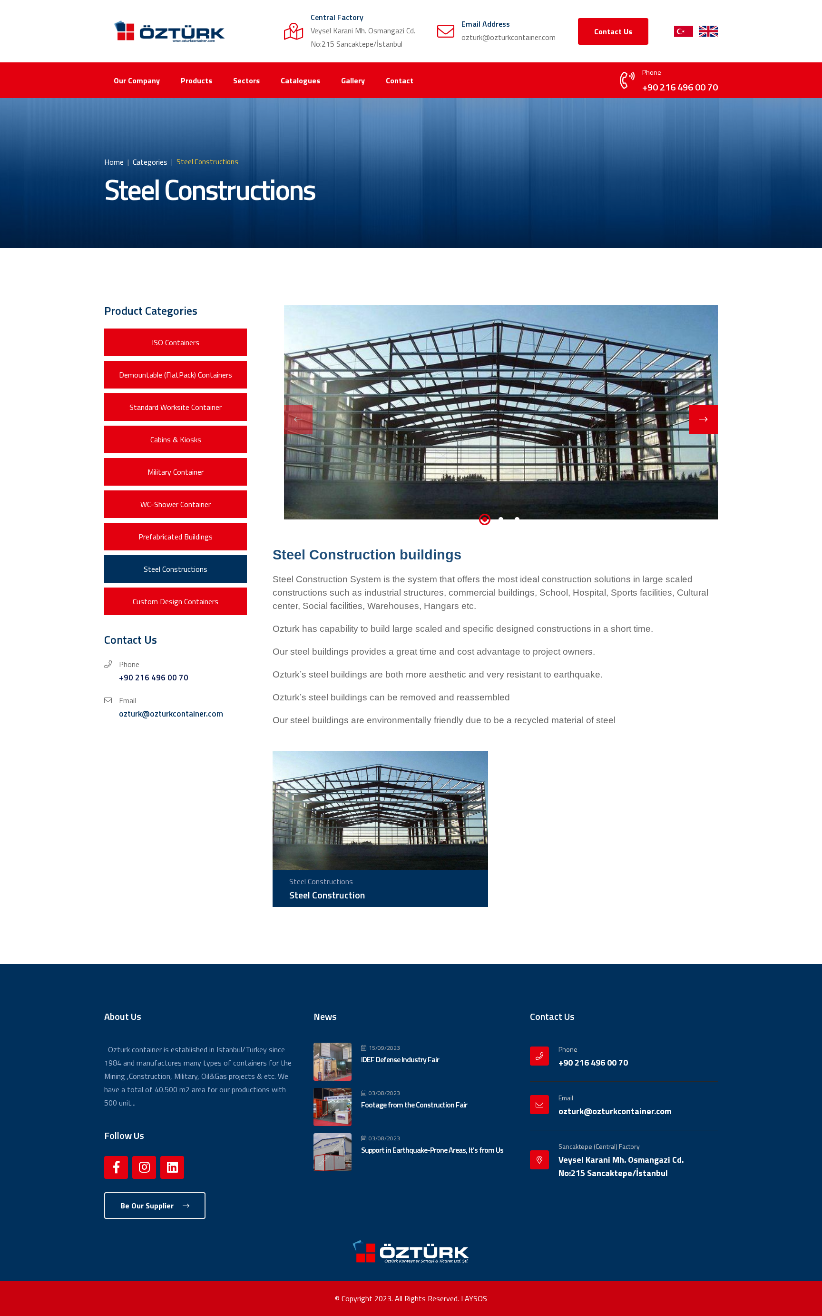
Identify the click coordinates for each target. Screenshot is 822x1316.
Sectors (246, 80)
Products (196, 80)
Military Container (175, 472)
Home (114, 162)
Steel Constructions (175, 569)
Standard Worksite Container (175, 407)
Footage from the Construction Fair (414, 1104)
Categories (150, 162)
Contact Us (613, 31)
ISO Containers (175, 342)
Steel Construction (327, 894)
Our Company (137, 80)
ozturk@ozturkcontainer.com (171, 714)
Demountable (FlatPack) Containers (175, 374)
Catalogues (300, 80)
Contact (399, 80)
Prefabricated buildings (175, 536)
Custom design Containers (175, 601)
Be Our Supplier (148, 1205)
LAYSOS (474, 1298)
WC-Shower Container (175, 504)
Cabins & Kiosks (175, 439)
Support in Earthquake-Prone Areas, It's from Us (432, 1150)
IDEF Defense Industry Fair (400, 1059)
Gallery (353, 80)
